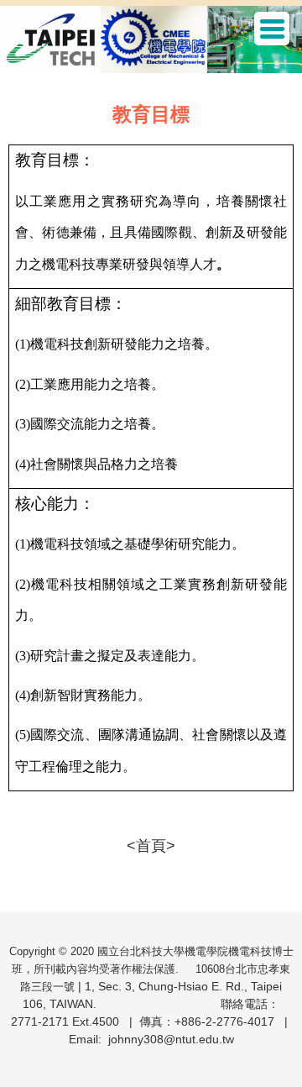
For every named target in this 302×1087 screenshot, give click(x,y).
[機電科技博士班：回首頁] (151, 41)
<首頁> (151, 846)
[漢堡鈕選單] (271, 28)
